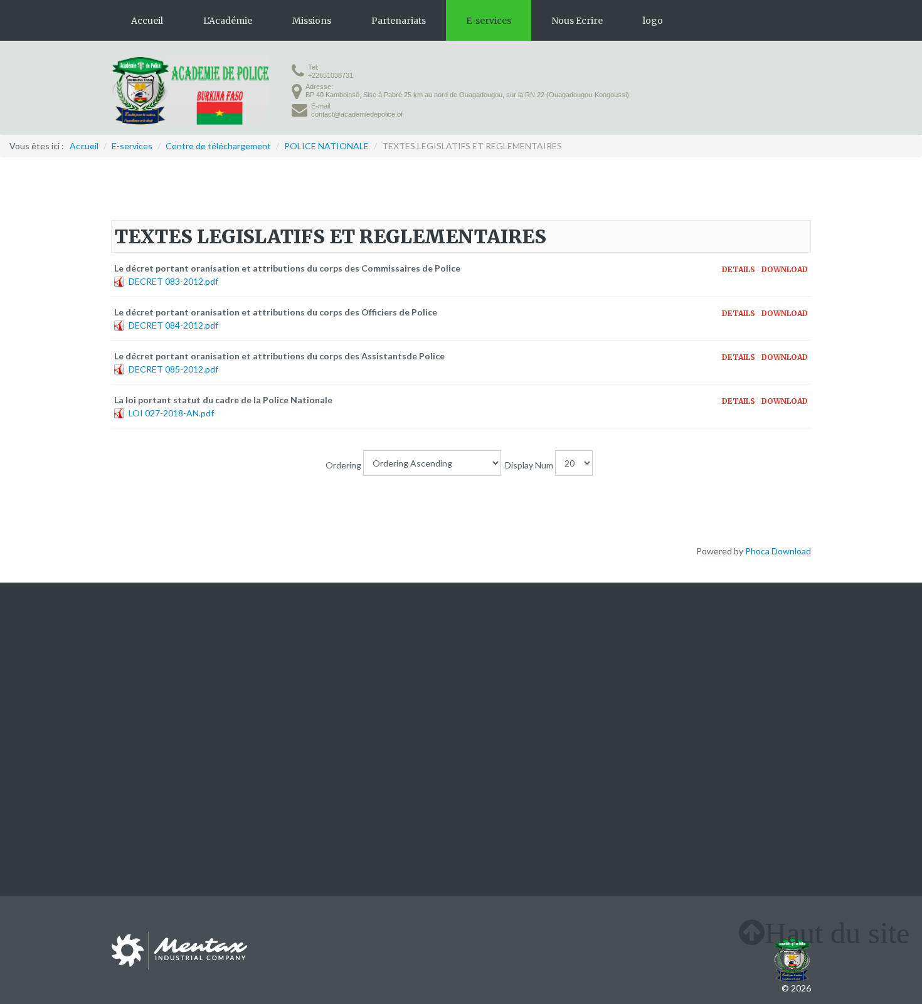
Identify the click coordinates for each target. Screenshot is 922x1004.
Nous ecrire (133, 699)
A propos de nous (145, 660)
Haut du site (837, 932)
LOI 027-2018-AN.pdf (171, 413)
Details (738, 269)
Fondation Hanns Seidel (765, 673)
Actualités (131, 686)
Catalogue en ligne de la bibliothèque (364, 673)
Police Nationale (504, 673)
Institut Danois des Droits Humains (742, 660)
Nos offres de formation (157, 673)
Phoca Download (778, 551)
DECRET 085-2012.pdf (173, 369)
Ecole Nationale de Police (521, 686)
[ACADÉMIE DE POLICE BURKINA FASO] (190, 90)
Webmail (309, 699)
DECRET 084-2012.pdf (173, 325)
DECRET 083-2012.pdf (173, 281)
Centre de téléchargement (344, 686)
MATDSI (489, 660)
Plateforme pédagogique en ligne (356, 660)
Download (784, 269)
